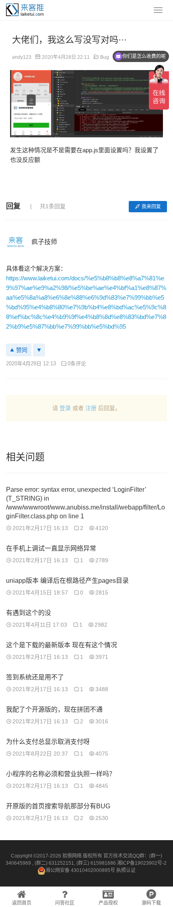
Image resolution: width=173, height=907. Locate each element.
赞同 (21, 350)
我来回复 (151, 206)
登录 (65, 408)
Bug (104, 57)
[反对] (39, 350)
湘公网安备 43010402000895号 (80, 870)
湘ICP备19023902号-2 (142, 863)
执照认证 (126, 870)
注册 (91, 408)
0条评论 (77, 363)
